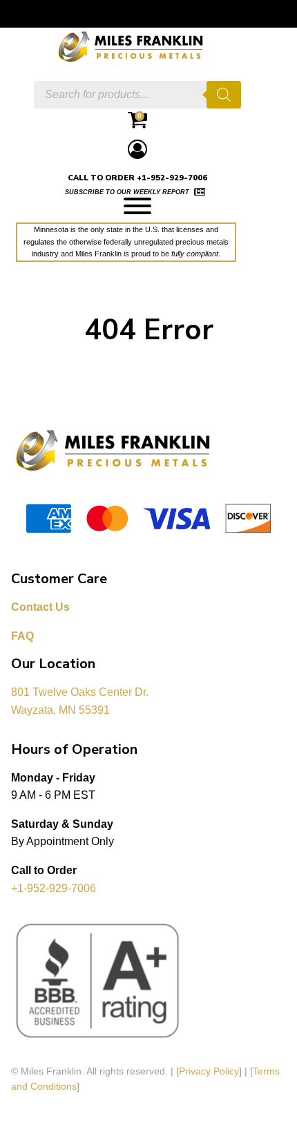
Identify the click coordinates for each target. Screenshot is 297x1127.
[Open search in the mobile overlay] (137, 94)
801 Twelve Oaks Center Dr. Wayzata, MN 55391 (81, 701)
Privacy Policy (209, 1071)
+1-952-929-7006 (53, 888)
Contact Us (40, 607)
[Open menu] (137, 206)
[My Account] (137, 149)
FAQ (22, 636)
